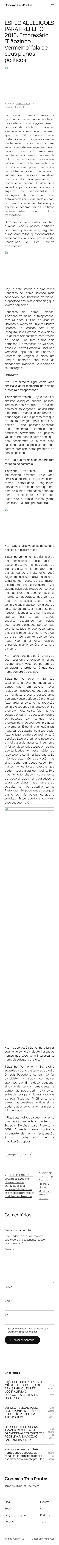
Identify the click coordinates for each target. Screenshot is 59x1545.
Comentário (11, 1249)
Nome (8, 1286)
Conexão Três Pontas (18, 5)
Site (6, 1314)
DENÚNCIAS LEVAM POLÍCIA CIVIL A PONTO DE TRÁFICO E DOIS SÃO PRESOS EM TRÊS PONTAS (22, 1412)
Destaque (9, 106)
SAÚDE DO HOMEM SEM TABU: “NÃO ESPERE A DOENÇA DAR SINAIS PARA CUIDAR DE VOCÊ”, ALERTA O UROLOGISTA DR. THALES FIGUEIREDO (24, 1390)
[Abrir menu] (52, 5)
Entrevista (20, 106)
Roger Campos (23, 103)
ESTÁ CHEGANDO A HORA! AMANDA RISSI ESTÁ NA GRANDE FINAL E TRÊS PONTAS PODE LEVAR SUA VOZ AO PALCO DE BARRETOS (24, 1433)
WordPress (49, 1538)
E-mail (8, 1300)
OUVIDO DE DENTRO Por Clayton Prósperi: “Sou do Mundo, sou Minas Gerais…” (46, 1186)
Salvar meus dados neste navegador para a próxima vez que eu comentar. (29, 1330)
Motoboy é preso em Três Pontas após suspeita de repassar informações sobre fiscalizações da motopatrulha (24, 1454)
